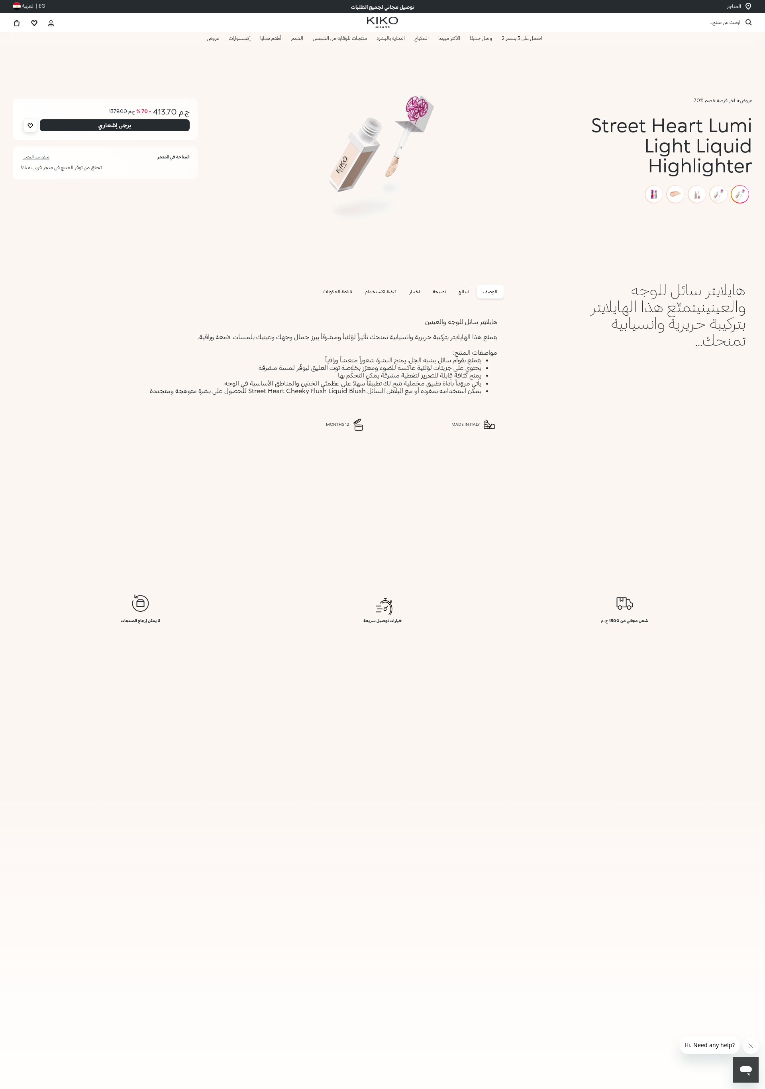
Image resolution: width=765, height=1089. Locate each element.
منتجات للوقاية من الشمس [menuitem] (340, 38)
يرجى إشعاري (674, 1065)
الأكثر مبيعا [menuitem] (449, 38)
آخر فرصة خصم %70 (714, 100)
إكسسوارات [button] (240, 38)
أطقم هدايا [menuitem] (270, 38)
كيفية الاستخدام (380, 291)
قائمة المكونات (337, 291)
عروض (746, 100)
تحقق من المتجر (36, 156)
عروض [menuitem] (213, 38)
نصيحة (439, 291)
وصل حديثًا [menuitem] (481, 38)
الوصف (490, 291)
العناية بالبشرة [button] (391, 38)
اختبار (414, 291)
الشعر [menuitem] (297, 38)
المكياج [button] (421, 38)
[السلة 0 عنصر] (17, 22)
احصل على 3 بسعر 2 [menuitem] (522, 38)
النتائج (465, 291)
